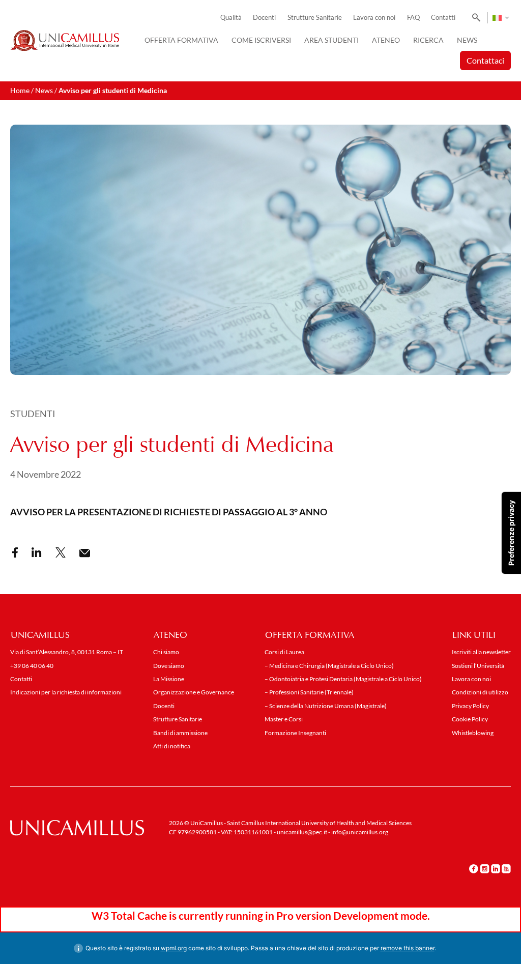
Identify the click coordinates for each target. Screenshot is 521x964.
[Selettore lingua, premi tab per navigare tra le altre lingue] (500, 17)
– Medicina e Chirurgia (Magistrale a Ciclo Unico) (329, 665)
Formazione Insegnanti (295, 733)
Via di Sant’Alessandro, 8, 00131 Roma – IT (66, 652)
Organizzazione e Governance (193, 692)
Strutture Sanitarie (314, 17)
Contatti (443, 17)
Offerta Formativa (181, 40)
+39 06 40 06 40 (31, 665)
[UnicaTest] (64, 40)
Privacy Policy (470, 706)
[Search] (474, 18)
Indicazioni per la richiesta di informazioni (66, 692)
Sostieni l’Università (478, 665)
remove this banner (408, 948)
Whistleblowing (473, 733)
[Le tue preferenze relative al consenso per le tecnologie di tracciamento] (511, 533)
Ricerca (428, 40)
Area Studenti (331, 40)
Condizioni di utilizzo (480, 692)
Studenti (32, 413)
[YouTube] (506, 868)
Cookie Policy (470, 719)
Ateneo (386, 40)
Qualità (231, 17)
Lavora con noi (374, 17)
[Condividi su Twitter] (60, 552)
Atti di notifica (171, 746)
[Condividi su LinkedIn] (37, 552)
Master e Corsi (284, 719)
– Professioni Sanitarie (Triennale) (309, 692)
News (467, 40)
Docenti (264, 17)
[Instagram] (484, 868)
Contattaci (485, 60)
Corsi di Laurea (284, 652)
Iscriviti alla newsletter (481, 652)
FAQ (413, 17)
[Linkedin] (495, 868)
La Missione (168, 679)
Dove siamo (168, 665)
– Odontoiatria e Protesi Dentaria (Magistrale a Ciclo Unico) (343, 679)
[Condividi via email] (84, 553)
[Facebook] (473, 868)
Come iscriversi (261, 40)
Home (20, 90)
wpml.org (174, 948)
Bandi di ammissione (180, 733)
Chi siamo (166, 652)
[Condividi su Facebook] (15, 552)
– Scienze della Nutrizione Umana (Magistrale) (326, 706)
